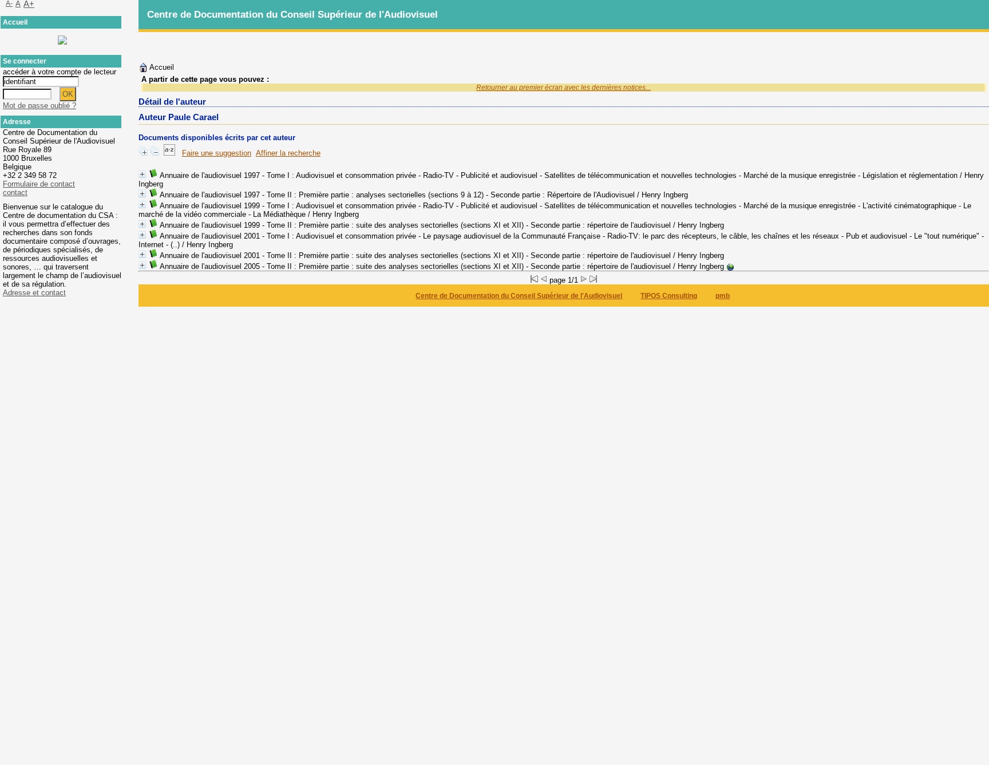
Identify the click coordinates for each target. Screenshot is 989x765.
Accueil (161, 67)
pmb (722, 296)
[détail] (142, 174)
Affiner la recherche (288, 153)
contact (15, 192)
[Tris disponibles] (169, 153)
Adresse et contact (34, 292)
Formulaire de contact (39, 184)
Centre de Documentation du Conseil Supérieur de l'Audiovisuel (519, 296)
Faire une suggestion (216, 153)
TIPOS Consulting (668, 296)
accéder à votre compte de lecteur (59, 72)
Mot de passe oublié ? (39, 105)
